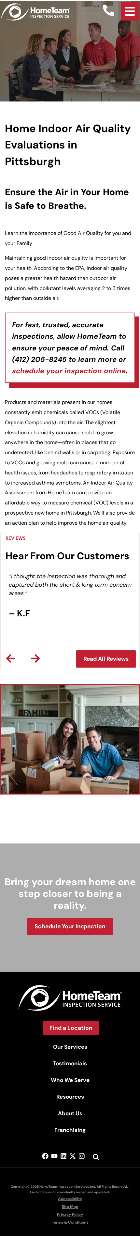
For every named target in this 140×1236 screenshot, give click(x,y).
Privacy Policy (70, 1214)
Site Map (70, 1206)
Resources (70, 1096)
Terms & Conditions (70, 1222)
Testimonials (70, 1063)
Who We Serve (70, 1080)
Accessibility (70, 1198)
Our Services (70, 1046)
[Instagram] (81, 1156)
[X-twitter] (72, 1156)
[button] (10, 658)
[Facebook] (45, 1156)
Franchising (70, 1130)
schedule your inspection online (69, 371)
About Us (70, 1113)
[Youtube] (54, 1156)
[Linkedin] (63, 1156)
